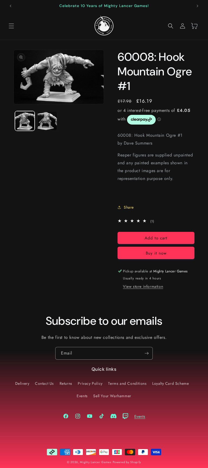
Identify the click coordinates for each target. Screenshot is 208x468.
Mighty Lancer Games (95, 462)
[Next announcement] (197, 6)
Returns (66, 383)
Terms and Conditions (127, 383)
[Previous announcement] (11, 6)
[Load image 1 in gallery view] (25, 121)
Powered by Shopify (127, 462)
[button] (11, 26)
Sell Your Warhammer (112, 396)
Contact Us (44, 383)
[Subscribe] (146, 353)
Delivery (22, 383)
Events (82, 396)
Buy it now (156, 253)
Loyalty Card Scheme (170, 383)
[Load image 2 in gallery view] (47, 121)
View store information (143, 286)
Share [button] (129, 207)
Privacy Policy (90, 383)
